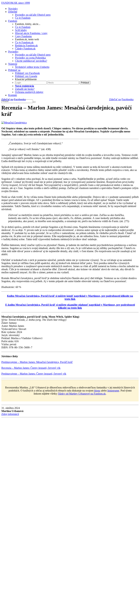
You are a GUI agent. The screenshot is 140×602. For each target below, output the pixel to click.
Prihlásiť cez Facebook (27, 73)
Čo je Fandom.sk (24, 42)
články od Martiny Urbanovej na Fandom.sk (82, 393)
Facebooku (128, 99)
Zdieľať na (115, 99)
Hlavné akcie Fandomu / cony (31, 33)
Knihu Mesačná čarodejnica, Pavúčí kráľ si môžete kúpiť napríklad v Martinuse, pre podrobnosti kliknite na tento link (70, 297)
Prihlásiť (85, 82)
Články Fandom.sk (25, 48)
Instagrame (113, 390)
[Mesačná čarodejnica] (14, 122)
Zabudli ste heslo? (24, 89)
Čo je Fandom (22, 17)
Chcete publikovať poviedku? (31, 60)
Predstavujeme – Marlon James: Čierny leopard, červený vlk (33, 373)
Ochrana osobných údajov (29, 92)
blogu (97, 390)
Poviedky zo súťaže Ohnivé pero (33, 14)
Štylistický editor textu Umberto (32, 67)
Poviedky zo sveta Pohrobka (30, 57)
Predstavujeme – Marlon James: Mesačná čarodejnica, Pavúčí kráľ (37, 362)
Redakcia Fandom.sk (26, 45)
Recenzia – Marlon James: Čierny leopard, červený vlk (30, 367)
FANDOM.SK (15, 2)
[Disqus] (70, 464)
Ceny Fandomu (23, 36)
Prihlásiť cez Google (26, 76)
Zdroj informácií (10, 414)
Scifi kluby (21, 30)
